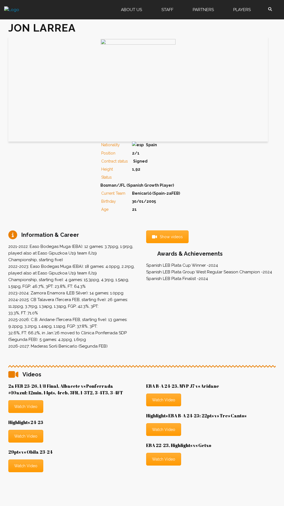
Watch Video (25, 406)
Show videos (171, 237)
